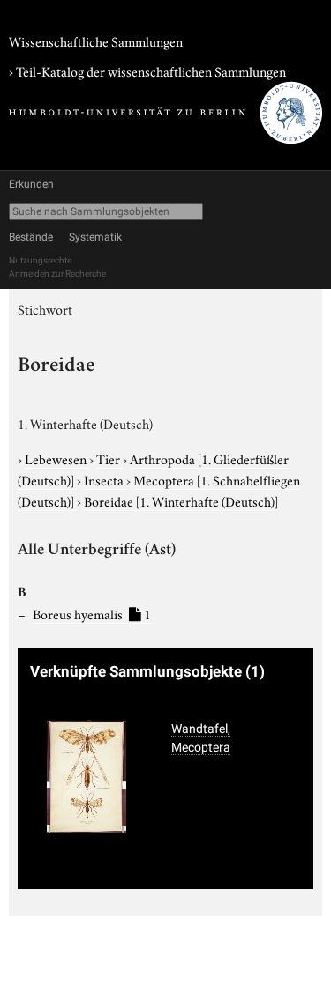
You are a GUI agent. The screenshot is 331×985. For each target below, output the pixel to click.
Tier (109, 458)
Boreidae (181, 500)
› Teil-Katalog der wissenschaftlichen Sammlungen (147, 70)
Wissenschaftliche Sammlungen (96, 40)
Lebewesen (57, 458)
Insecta (105, 479)
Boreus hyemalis (92, 613)
